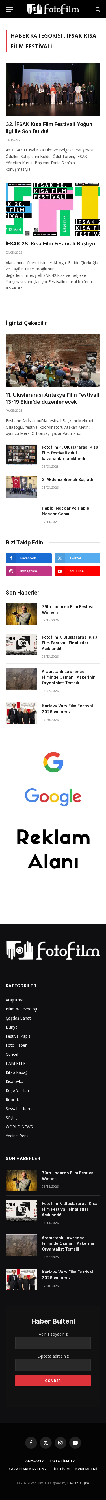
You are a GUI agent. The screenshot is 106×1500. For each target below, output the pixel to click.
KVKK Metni (86, 1469)
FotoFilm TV (62, 1460)
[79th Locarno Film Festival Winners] (21, 614)
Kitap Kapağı (17, 1072)
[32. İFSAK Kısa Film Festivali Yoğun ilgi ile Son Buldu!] (53, 89)
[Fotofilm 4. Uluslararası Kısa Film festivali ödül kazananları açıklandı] (21, 454)
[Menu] (9, 9)
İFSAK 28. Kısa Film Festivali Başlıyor (51, 244)
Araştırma (14, 1000)
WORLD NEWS (19, 1126)
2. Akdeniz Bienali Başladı (67, 479)
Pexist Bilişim (78, 1483)
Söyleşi (12, 1117)
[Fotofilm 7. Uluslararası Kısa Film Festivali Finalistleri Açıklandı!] (21, 644)
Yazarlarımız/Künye (28, 1469)
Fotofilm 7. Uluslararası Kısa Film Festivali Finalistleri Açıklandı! (70, 643)
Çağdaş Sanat (18, 1018)
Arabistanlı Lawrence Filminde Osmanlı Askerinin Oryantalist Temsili (69, 677)
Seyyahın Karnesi (21, 1108)
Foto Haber (16, 1045)
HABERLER (16, 1063)
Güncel (12, 1054)
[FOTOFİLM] (53, 9)
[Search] (97, 9)
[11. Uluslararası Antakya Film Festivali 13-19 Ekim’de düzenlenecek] (53, 360)
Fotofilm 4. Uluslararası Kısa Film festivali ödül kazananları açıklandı (70, 453)
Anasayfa (35, 1460)
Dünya (12, 1027)
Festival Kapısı (18, 1036)
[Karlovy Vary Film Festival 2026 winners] (21, 713)
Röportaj (14, 1099)
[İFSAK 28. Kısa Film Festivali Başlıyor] (53, 209)
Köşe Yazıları (17, 1090)
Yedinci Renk (17, 1135)
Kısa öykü (14, 1081)
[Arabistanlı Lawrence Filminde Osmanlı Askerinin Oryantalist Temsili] (21, 679)
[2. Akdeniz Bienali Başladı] (21, 487)
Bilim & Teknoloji (21, 1009)
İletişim (62, 1469)
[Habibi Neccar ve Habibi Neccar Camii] (21, 515)
